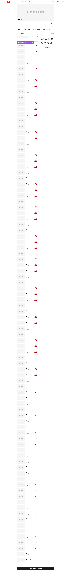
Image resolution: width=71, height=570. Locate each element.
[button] (35, 568)
